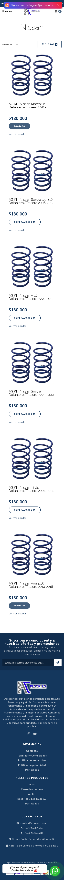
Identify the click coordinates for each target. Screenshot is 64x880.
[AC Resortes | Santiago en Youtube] (35, 734)
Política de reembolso (32, 760)
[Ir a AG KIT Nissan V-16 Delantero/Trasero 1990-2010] (32, 266)
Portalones (32, 770)
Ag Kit (32, 794)
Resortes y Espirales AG (32, 799)
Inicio (32, 784)
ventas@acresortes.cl (33, 823)
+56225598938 (33, 833)
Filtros (50, 44)
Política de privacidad (32, 765)
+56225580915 (33, 828)
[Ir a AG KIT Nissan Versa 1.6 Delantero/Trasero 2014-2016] (32, 554)
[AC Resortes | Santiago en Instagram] (29, 734)
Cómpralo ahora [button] (24, 222)
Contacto (32, 751)
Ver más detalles (17, 134)
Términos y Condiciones (32, 756)
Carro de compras (32, 789)
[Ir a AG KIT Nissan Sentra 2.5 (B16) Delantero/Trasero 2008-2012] (32, 170)
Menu (8, 11)
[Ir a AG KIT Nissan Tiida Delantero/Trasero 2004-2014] (32, 458)
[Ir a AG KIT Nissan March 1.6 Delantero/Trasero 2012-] (32, 75)
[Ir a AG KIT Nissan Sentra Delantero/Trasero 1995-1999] (32, 362)
